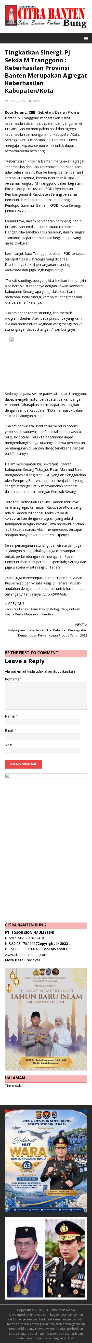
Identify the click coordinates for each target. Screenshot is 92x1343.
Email (9, 730)
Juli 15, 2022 (17, 101)
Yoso (36, 101)
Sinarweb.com (39, 1315)
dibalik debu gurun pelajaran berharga (49, 1324)
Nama (10, 716)
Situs (9, 745)
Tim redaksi (14, 1085)
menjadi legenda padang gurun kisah (49, 1338)
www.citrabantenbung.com (26, 954)
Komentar (13, 679)
